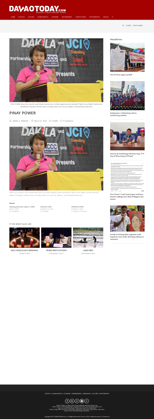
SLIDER (55, 121)
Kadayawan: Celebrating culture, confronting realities (123, 114)
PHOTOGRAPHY (104, 394)
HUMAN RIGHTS (57, 394)
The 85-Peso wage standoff (121, 75)
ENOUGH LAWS (46, 207)
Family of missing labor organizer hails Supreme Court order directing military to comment (127, 236)
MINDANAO (86, 394)
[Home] (123, 25)
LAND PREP (88, 250)
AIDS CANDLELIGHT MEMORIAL (24, 250)
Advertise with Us (96, 417)
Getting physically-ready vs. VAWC (22, 207)
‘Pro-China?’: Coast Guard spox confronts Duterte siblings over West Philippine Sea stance (127, 196)
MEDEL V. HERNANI (20, 121)
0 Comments (68, 121)
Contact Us (106, 417)
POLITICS (48, 394)
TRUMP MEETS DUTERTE (56, 250)
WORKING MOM (77, 207)
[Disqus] (56, 286)
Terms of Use (85, 417)
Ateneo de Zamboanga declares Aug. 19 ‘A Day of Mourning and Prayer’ (127, 155)
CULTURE (95, 394)
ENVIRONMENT (77, 394)
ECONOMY (67, 394)
